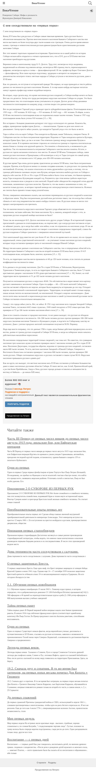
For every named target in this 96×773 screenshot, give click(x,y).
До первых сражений (21, 697)
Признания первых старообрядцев (30, 530)
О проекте (41, 763)
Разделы (52, 763)
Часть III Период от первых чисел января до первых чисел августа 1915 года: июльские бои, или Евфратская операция (47, 442)
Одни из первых (18, 467)
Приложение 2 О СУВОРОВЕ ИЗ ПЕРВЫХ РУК (40, 488)
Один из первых (18, 626)
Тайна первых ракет (21, 605)
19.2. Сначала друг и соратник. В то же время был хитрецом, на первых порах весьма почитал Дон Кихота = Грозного (47, 672)
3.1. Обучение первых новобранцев (31, 584)
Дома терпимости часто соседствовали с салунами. (42, 551)
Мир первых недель (21, 718)
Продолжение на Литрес (18, 416)
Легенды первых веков (23, 647)
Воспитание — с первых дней (28, 739)
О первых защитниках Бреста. (28, 563)
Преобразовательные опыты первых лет (34, 509)
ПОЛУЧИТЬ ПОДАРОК (18, 404)
